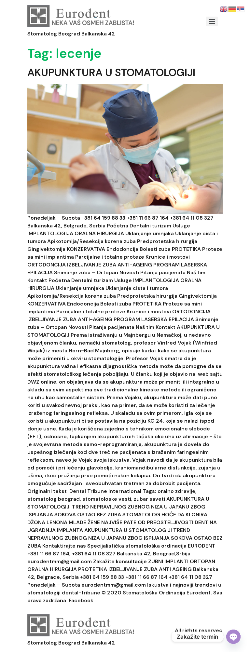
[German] (232, 8)
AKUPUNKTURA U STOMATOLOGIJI (111, 72)
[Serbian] (241, 8)
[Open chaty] (233, 637)
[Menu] (212, 21)
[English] (224, 8)
